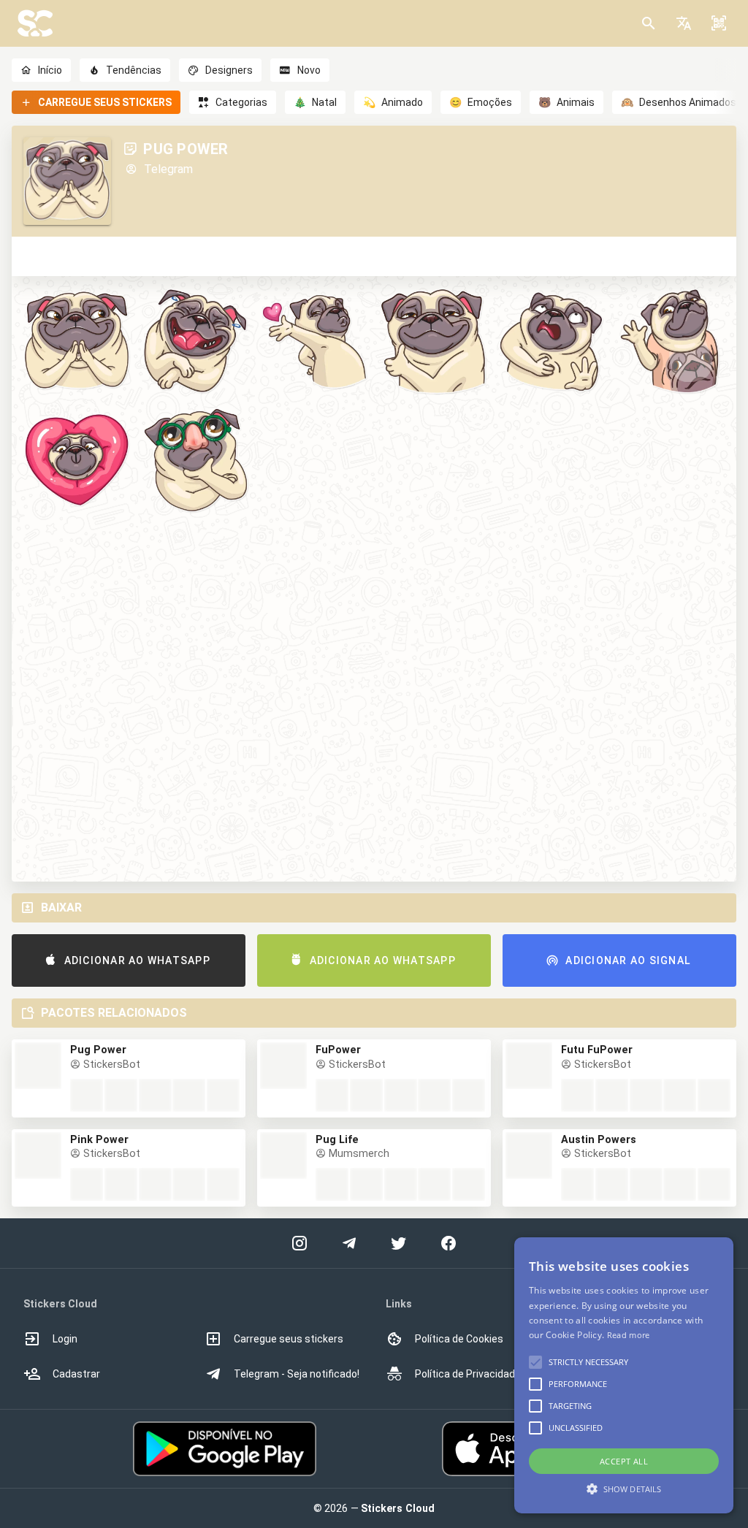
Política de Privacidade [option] (468, 1374)
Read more (628, 1334)
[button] (683, 23)
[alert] (623, 1375)
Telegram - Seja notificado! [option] (296, 1374)
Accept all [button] (624, 1461)
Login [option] (65, 1339)
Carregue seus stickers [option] (288, 1339)
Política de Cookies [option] (459, 1339)
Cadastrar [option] (76, 1374)
